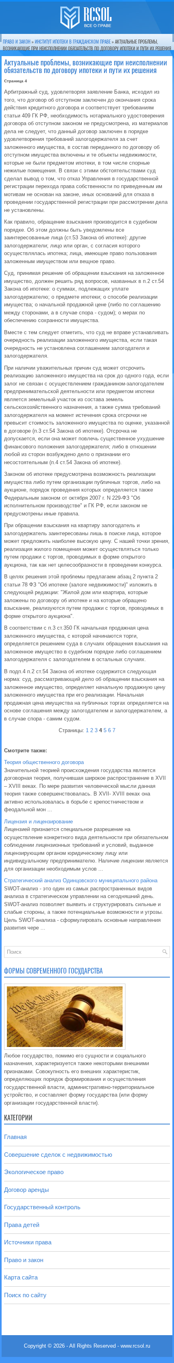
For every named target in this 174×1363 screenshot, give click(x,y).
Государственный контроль (42, 1207)
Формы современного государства (53, 971)
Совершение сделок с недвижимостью (58, 1154)
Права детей (21, 1224)
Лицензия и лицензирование (38, 822)
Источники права (27, 1242)
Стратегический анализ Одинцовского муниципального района (80, 880)
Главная (15, 1136)
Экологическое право (34, 1171)
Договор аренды (26, 1189)
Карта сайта (21, 1277)
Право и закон (16, 42)
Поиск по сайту (25, 1295)
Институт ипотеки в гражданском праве (72, 42)
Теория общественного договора (44, 762)
